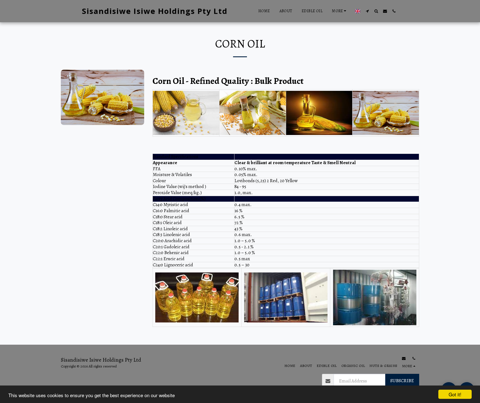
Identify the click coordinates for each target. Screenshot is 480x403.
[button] (367, 11)
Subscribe (402, 380)
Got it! (455, 394)
